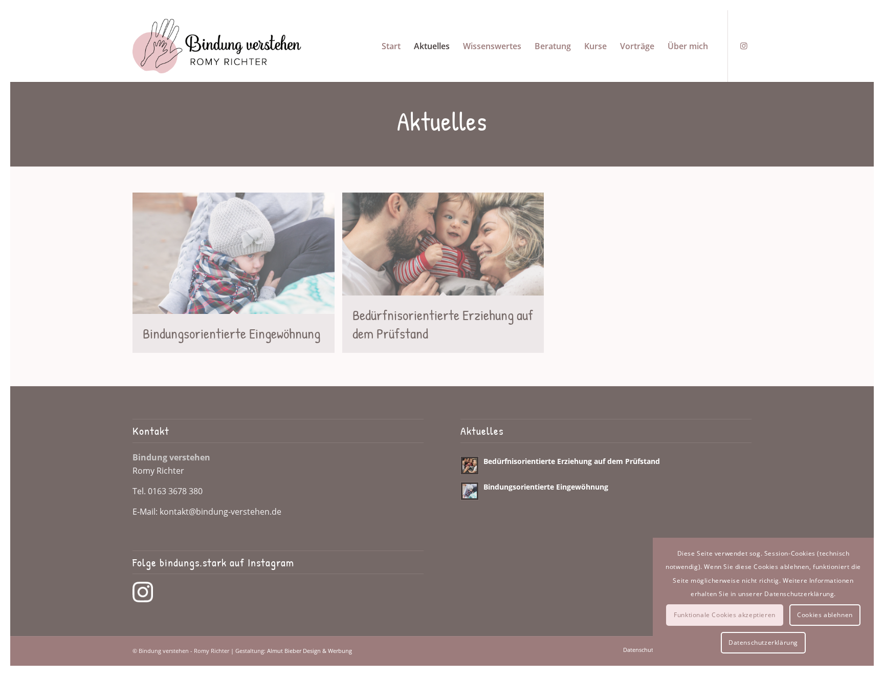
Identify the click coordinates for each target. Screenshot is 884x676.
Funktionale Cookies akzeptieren (725, 614)
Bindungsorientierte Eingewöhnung (545, 487)
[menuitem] (391, 46)
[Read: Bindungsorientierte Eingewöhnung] (469, 491)
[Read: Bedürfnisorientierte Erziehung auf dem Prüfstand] (469, 465)
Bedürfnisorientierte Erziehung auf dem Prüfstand (571, 461)
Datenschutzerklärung (763, 642)
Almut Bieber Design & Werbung (309, 650)
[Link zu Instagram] (744, 45)
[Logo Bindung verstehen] (216, 46)
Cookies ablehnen (825, 614)
